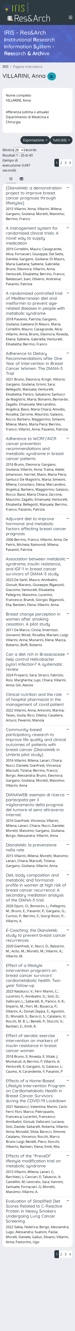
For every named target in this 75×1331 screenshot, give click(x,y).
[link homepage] (15, 7)
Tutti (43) (60, 140)
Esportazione (34, 140)
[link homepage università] (29, 17)
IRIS (5, 66)
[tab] (11, 178)
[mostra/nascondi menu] (70, 17)
